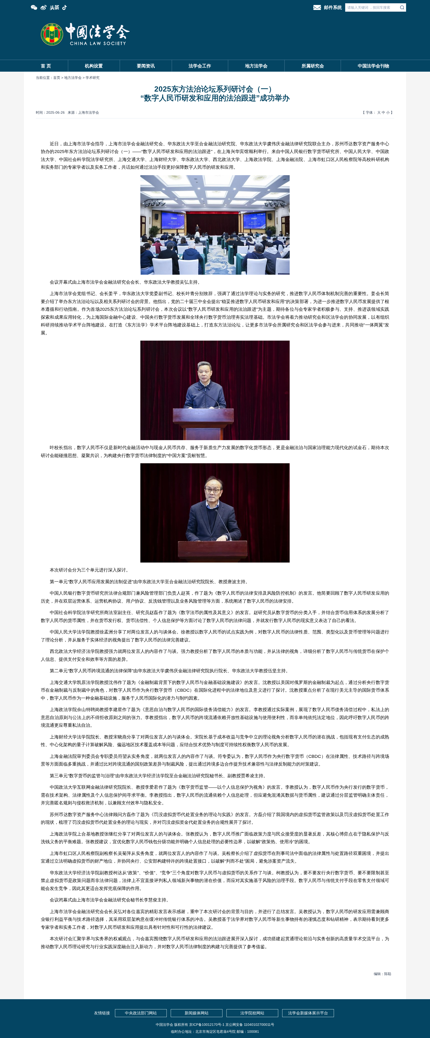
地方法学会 (256, 65)
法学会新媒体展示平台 (308, 1013)
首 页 (46, 65)
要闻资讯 (146, 65)
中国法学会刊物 (373, 65)
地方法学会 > (75, 78)
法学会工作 (200, 65)
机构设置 (94, 65)
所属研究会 (313, 65)
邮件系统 (333, 7)
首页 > (58, 78)
